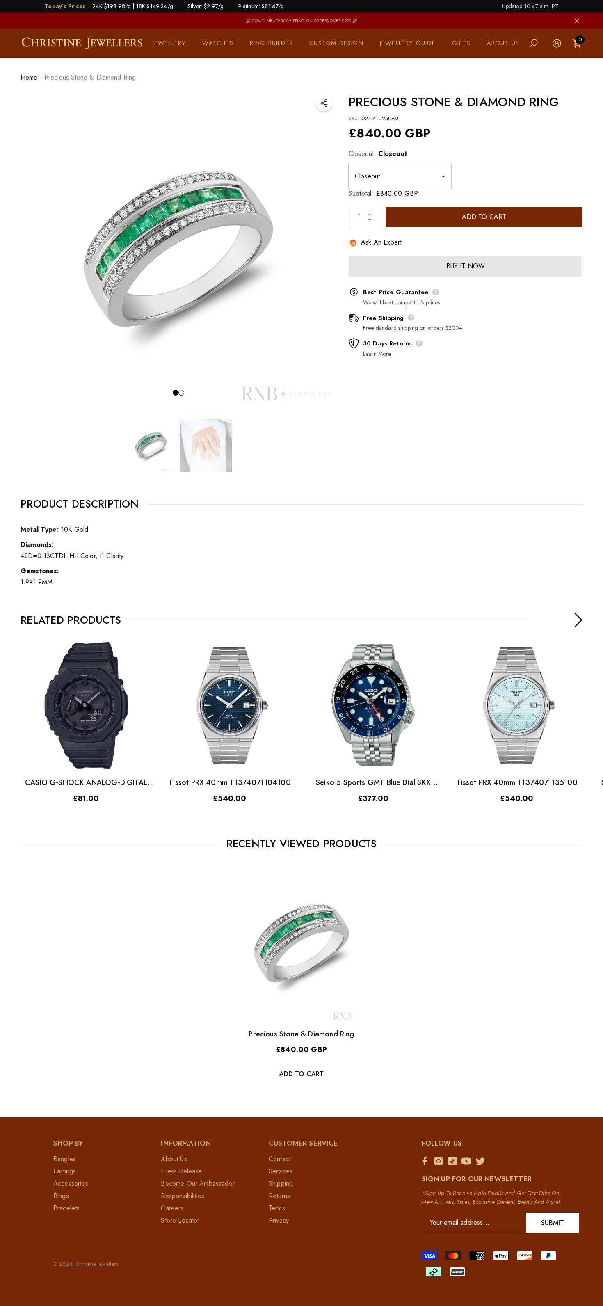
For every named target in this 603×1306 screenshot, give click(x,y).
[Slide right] (578, 620)
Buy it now (465, 266)
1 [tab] (175, 393)
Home (29, 77)
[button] (173, 43)
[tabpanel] (178, 249)
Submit (552, 1223)
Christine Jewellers (97, 1264)
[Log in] (557, 43)
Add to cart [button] (301, 1074)
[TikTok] (454, 1161)
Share (324, 103)
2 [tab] (181, 393)
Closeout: (378, 153)
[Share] (324, 103)
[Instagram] (441, 1161)
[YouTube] (468, 1161)
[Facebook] (427, 1161)
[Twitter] (482, 1161)
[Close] (576, 20)
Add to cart (484, 217)
